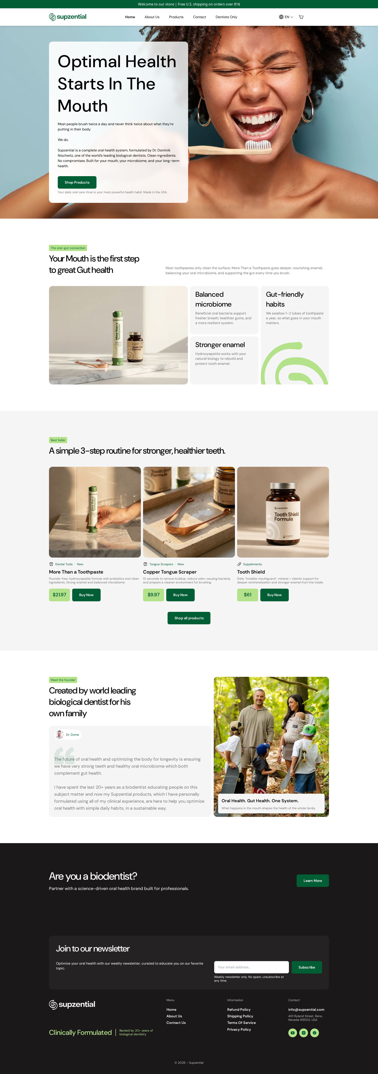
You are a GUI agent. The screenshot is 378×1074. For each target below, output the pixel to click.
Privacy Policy (239, 1029)
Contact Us (176, 1022)
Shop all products (189, 618)
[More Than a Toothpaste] (95, 534)
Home (130, 17)
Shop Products (77, 182)
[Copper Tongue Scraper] (189, 534)
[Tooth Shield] (283, 534)
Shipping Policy (240, 1016)
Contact (199, 17)
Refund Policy (238, 1009)
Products (176, 17)
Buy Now (86, 595)
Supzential (196, 1063)
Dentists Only (226, 17)
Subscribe (307, 967)
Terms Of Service (241, 1022)
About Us (152, 17)
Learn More (313, 880)
